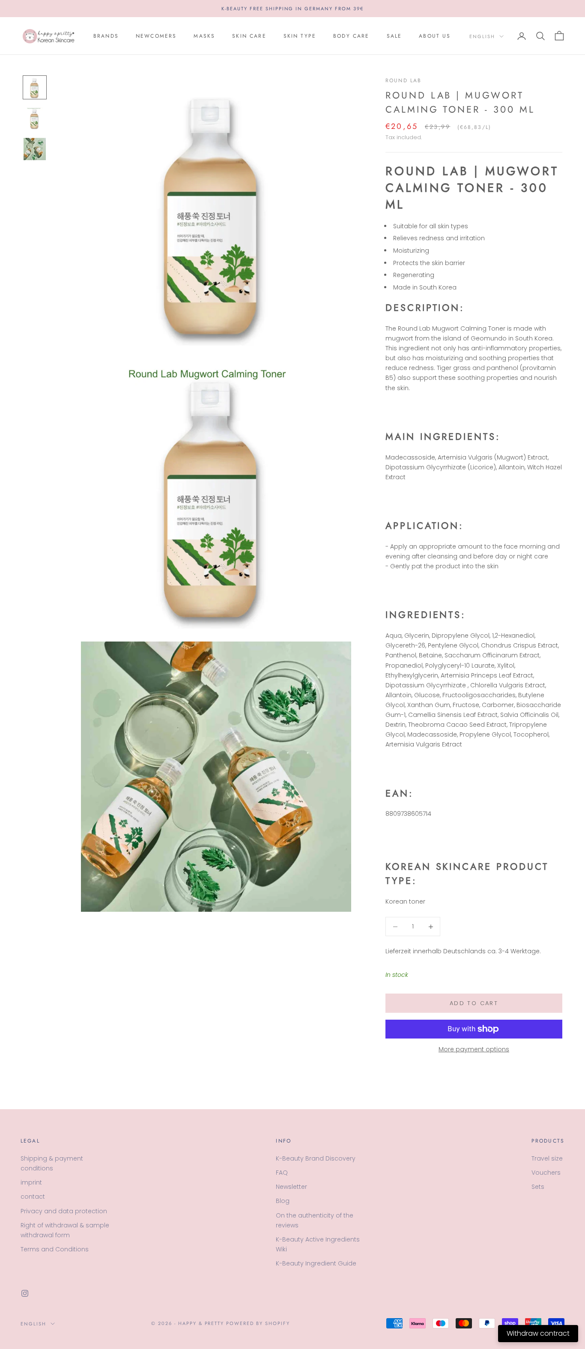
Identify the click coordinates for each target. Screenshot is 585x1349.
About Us (435, 36)
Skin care (249, 36)
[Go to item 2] (35, 118)
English (482, 36)
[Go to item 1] (35, 87)
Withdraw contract (538, 1333)
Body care (351, 36)
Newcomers (156, 36)
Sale (394, 36)
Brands (106, 36)
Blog (283, 1201)
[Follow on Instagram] (25, 1293)
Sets (537, 1186)
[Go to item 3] (35, 149)
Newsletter (291, 1186)
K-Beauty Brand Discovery (315, 1158)
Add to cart (474, 1003)
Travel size (547, 1158)
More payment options (474, 1049)
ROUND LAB (403, 80)
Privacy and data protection (64, 1211)
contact (33, 1196)
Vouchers (546, 1172)
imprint (31, 1182)
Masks (204, 36)
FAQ (282, 1172)
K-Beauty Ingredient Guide (316, 1263)
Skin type (300, 36)
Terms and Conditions (55, 1249)
